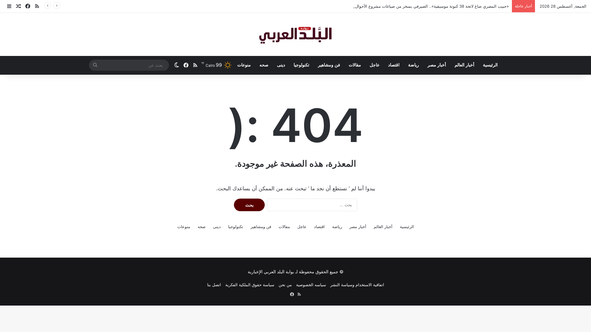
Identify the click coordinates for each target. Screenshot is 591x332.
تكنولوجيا (301, 65)
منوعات (244, 65)
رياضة (413, 65)
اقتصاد (394, 65)
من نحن (285, 284)
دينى (281, 65)
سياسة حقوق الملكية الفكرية (249, 284)
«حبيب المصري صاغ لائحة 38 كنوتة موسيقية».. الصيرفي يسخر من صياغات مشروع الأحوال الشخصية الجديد (418, 6)
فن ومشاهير (329, 65)
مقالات (355, 65)
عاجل (375, 65)
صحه (263, 65)
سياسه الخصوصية (311, 284)
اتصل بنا (214, 284)
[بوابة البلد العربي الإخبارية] (295, 34)
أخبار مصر (437, 65)
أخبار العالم (464, 65)
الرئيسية (490, 65)
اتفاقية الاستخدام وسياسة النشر (357, 284)
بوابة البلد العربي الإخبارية (271, 271)
